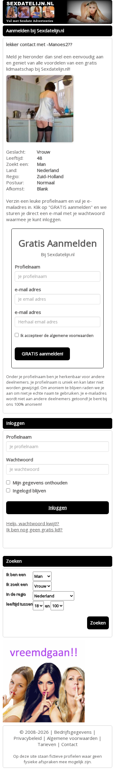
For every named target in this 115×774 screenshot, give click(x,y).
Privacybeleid (27, 738)
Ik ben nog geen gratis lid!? (34, 529)
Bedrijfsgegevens (73, 732)
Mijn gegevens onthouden (38, 482)
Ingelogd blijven (28, 490)
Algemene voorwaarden (72, 738)
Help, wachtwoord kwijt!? (32, 523)
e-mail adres (28, 289)
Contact (69, 744)
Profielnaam (27, 267)
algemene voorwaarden (72, 335)
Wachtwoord (19, 459)
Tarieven (46, 744)
